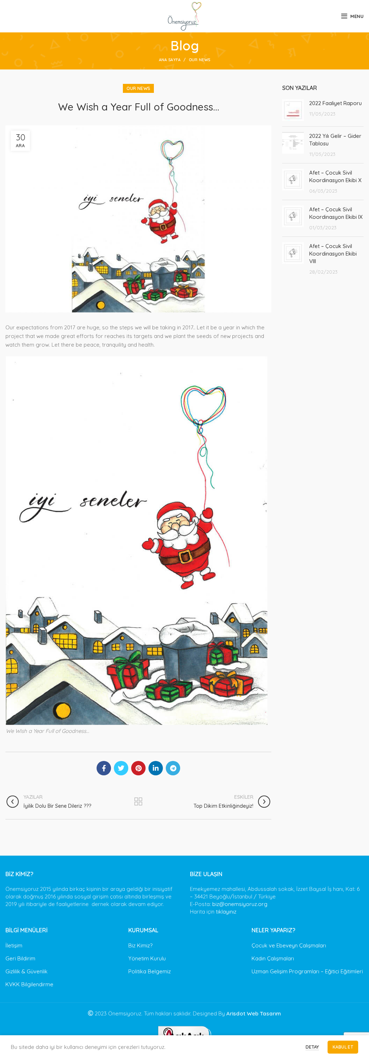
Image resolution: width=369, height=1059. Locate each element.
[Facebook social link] (104, 768)
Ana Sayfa (170, 59)
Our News (199, 59)
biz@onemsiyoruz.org (239, 904)
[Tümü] (138, 801)
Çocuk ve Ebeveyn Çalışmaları (289, 945)
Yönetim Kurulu (147, 958)
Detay (312, 1047)
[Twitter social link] (121, 768)
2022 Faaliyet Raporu (335, 103)
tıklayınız (226, 911)
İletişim (13, 945)
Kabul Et (343, 1047)
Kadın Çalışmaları (273, 958)
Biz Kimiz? (140, 945)
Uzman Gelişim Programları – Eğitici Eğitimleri (307, 971)
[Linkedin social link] (155, 768)
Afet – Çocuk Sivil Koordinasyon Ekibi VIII (333, 254)
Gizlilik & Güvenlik (26, 971)
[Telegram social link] (173, 768)
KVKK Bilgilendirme (29, 984)
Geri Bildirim (20, 958)
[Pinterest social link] (138, 768)
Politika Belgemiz (149, 971)
